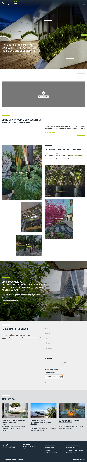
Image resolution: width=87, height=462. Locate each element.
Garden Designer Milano (50, 445)
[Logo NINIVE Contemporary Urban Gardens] (9, 1)
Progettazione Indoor (49, 450)
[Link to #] (80, 4)
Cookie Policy (82, 459)
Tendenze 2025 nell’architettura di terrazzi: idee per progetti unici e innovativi (41, 422)
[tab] (41, 435)
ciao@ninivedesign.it (30, 449)
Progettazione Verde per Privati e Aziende (74, 450)
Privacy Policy (76, 459)
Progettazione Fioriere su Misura (73, 447)
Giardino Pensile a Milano (76, 155)
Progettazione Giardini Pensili (51, 452)
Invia (46, 382)
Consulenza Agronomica (71, 452)
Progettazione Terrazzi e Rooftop (73, 445)
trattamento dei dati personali (57, 367)
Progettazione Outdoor (49, 447)
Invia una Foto (48, 358)
